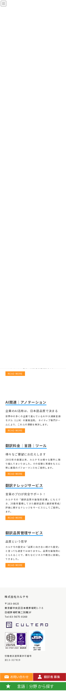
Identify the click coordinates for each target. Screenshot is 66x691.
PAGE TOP (61, 667)
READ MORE (15, 373)
